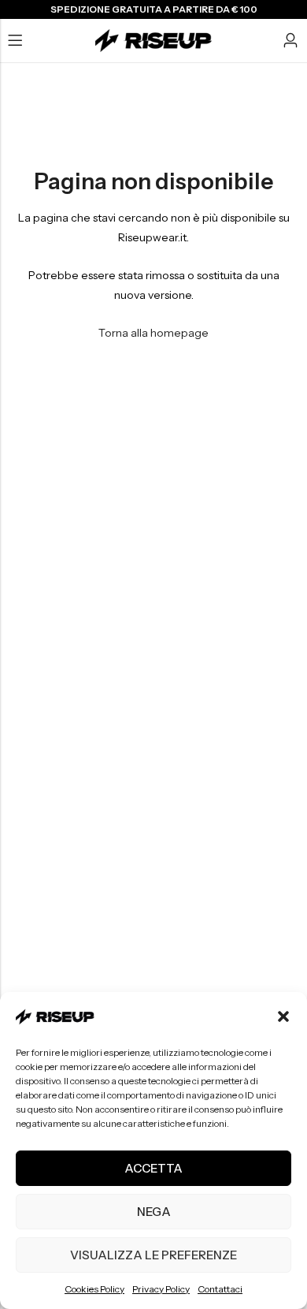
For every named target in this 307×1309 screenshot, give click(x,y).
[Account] (290, 40)
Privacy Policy (161, 1289)
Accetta (153, 1168)
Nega (154, 1211)
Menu (15, 41)
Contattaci (220, 1289)
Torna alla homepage (153, 333)
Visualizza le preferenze (153, 1254)
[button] (283, 1016)
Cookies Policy (94, 1289)
